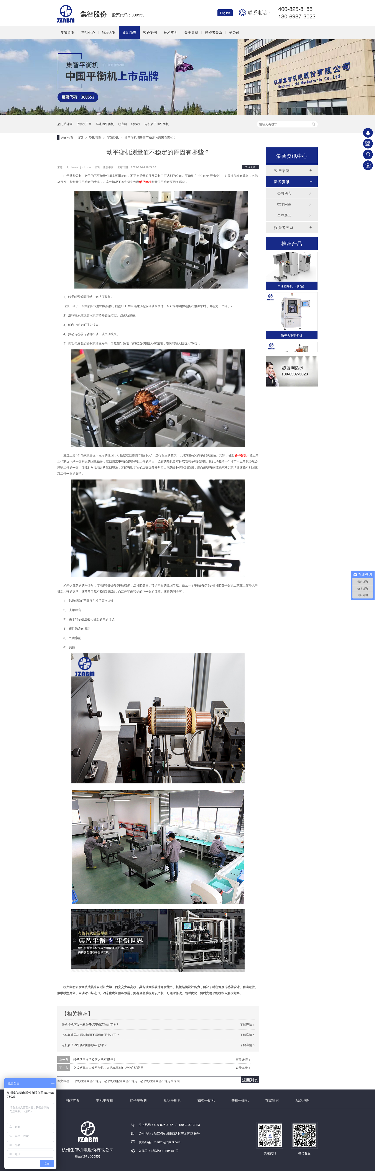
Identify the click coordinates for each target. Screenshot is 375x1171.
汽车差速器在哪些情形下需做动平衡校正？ (90, 1034)
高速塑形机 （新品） (292, 277)
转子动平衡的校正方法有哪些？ (94, 1059)
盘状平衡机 (172, 1100)
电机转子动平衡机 (157, 124)
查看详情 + (243, 1059)
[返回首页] (368, 165)
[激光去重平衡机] (291, 303)
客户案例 (150, 32)
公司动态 (284, 193)
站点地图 (302, 1100)
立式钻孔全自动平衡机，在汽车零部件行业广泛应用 (108, 1067)
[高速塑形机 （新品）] (291, 253)
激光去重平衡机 (291, 327)
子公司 (234, 32)
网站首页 (72, 1100)
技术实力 (171, 32)
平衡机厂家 (84, 124)
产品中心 (88, 32)
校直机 (122, 124)
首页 (80, 137)
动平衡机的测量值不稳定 (121, 1081)
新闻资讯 (113, 137)
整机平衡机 (240, 1100)
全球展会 (284, 215)
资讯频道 (95, 137)
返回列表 (250, 167)
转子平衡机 (138, 1100)
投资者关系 (213, 32)
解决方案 (109, 32)
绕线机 (135, 124)
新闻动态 (129, 32)
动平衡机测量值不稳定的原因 (160, 1081)
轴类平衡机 (206, 1100)
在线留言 (272, 1100)
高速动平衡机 (105, 124)
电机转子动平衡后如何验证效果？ (84, 1045)
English (225, 13)
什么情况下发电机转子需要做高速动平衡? (90, 1024)
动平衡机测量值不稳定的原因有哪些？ (150, 137)
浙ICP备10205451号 (165, 1150)
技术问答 (284, 204)
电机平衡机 (104, 1100)
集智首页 (67, 32)
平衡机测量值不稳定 (88, 1081)
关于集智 (191, 32)
